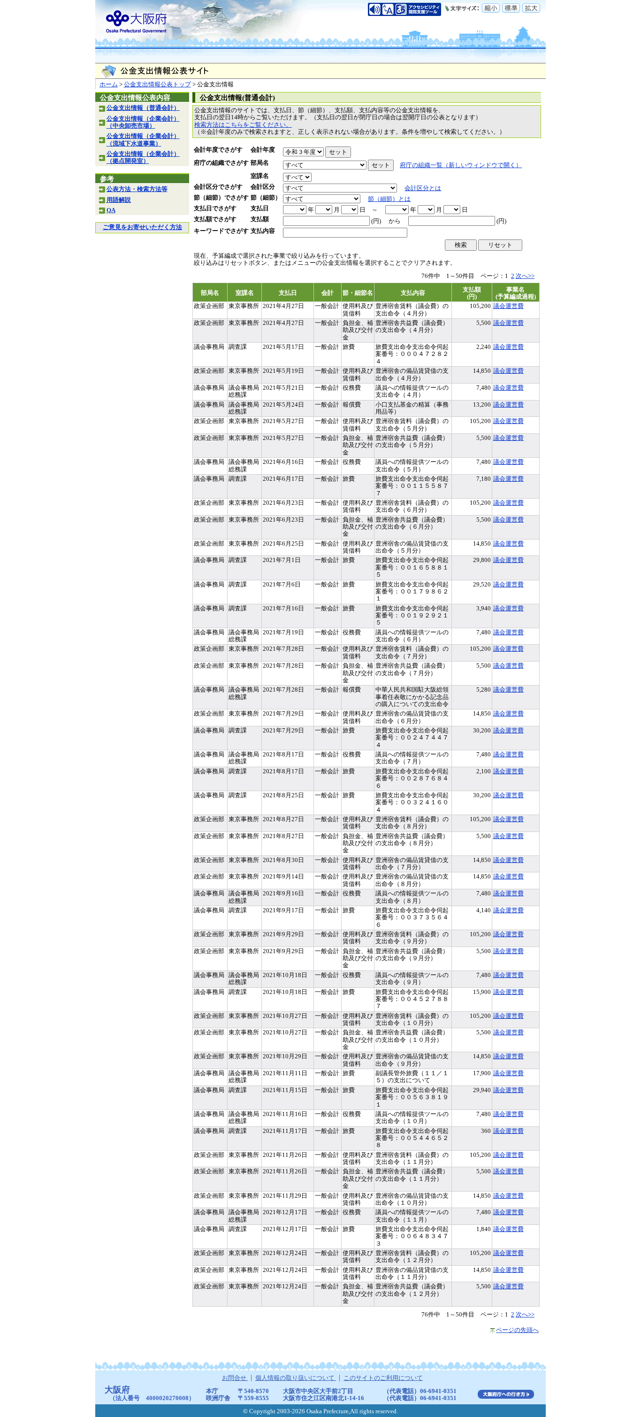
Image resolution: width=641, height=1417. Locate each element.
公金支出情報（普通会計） (143, 108)
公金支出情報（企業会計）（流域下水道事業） (143, 139)
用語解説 (119, 200)
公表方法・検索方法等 (137, 189)
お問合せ (235, 1378)
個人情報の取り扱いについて (295, 1378)
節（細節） (266, 197)
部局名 (260, 163)
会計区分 (263, 187)
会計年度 (263, 149)
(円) (376, 221)
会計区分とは (422, 188)
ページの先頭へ (517, 1330)
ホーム (108, 84)
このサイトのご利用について (383, 1378)
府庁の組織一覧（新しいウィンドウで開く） (461, 165)
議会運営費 (508, 306)
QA (111, 210)
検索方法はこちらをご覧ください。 (243, 125)
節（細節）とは (389, 199)
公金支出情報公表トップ (157, 84)
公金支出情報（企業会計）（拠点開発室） (143, 157)
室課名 (260, 176)
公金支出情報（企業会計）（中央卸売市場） (143, 122)
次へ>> (525, 276)
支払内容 (263, 231)
